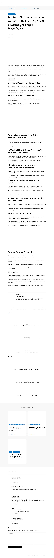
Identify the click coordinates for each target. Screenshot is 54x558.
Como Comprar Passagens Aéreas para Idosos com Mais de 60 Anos (27, 369)
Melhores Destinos (27, 337)
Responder (15, 482)
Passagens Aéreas (21, 424)
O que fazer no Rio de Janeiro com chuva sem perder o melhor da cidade (27, 325)
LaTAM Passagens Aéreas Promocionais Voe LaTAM (27, 395)
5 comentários (11, 37)
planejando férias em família (21, 90)
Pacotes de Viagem (13, 424)
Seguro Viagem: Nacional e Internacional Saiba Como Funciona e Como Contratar (15, 456)
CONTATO (37, 555)
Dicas (27, 381)
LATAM (31, 156)
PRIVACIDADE (42, 555)
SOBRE (28, 555)
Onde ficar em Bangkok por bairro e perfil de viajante (27, 352)
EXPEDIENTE (33, 555)
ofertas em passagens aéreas (21, 275)
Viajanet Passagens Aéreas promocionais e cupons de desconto (27, 382)
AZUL (35, 156)
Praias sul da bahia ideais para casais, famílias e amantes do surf (27, 339)
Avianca (39, 156)
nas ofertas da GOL (18, 146)
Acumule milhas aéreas (13, 221)
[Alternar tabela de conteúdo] (13, 79)
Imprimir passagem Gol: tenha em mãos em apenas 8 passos (37, 427)
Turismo (27, 324)
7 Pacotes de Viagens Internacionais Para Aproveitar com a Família (16, 428)
